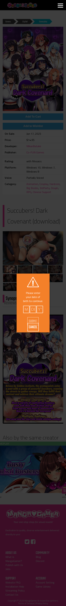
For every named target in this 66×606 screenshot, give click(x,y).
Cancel (33, 327)
